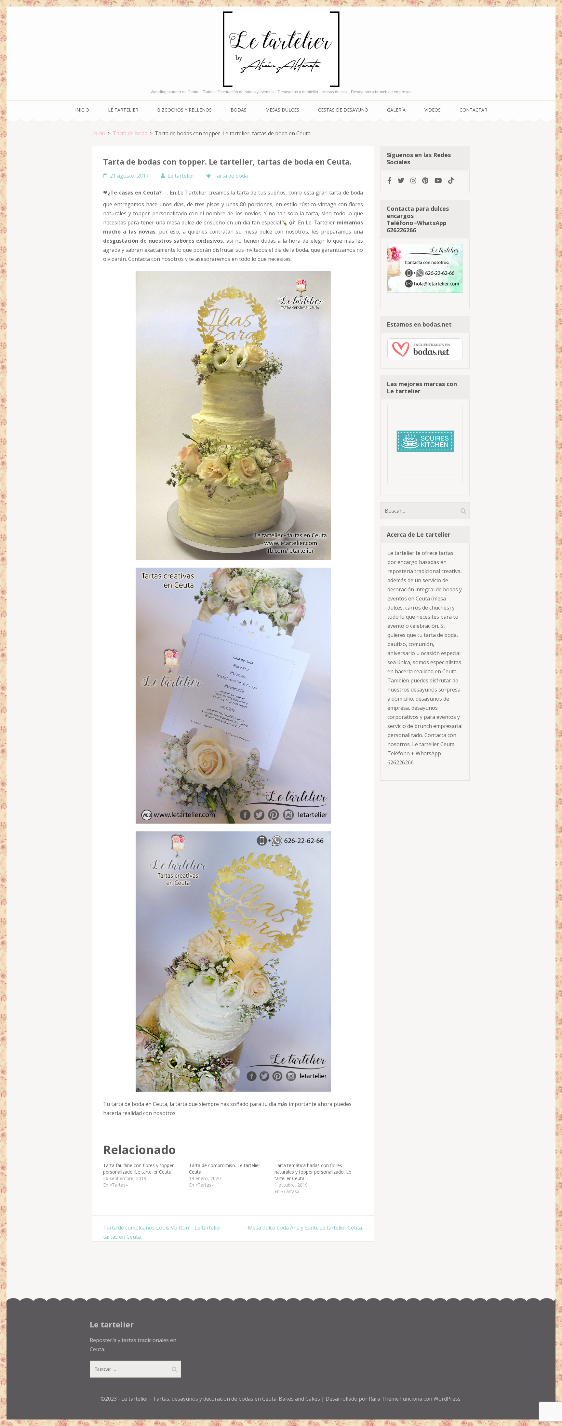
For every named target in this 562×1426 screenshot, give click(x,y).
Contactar (473, 110)
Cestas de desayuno (343, 110)
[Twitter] (401, 180)
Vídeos (432, 110)
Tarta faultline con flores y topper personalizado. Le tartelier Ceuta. (138, 1168)
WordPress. (448, 1398)
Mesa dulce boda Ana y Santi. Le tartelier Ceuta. (305, 1227)
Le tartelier (123, 110)
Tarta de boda (230, 175)
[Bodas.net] (424, 358)
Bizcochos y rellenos (184, 110)
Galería (396, 110)
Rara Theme (384, 1398)
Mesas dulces (282, 110)
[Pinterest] (425, 180)
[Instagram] (413, 180)
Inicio (82, 110)
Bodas (239, 110)
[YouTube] (438, 180)
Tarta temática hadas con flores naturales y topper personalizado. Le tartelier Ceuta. (312, 1171)
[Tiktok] (451, 180)
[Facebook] (389, 180)
